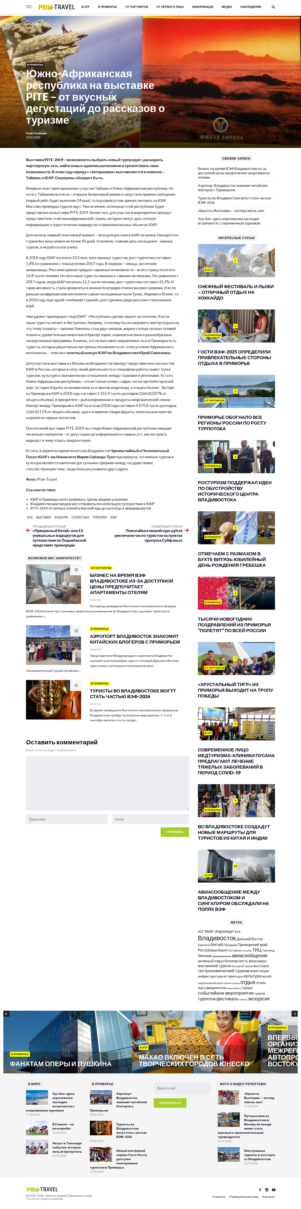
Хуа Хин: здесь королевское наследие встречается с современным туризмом (229, 221)
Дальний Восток (250, 939)
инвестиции (259, 971)
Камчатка (204, 945)
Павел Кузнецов (36, 133)
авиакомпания (221, 956)
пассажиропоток (212, 987)
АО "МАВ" (206, 931)
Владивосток (217, 938)
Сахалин (247, 950)
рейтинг (236, 988)
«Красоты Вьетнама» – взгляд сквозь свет (231, 210)
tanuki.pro (58, 1198)
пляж (229, 988)
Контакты (269, 1196)
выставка (43, 517)
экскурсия (259, 998)
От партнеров (137, 7)
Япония (205, 955)
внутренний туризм (214, 965)
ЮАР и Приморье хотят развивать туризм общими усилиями (79, 499)
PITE (30, 517)
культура (61, 517)
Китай (217, 944)
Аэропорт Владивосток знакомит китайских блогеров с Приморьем (233, 187)
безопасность (236, 961)
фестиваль (227, 998)
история (229, 976)
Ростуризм (234, 950)
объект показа (232, 983)
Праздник (230, 945)
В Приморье (107, 7)
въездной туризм (242, 966)
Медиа (227, 7)
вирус (262, 961)
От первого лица (170, 7)
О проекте (218, 1196)
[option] (67, 1042)
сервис (247, 988)
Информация (202, 7)
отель (261, 982)
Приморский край (253, 944)
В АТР (86, 7)
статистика (80, 517)
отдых (248, 982)
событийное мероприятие (226, 993)
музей (266, 976)
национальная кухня (210, 983)
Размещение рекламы (244, 1196)
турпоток (100, 517)
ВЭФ (237, 931)
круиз (239, 976)
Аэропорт (224, 931)
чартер (243, 999)
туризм (260, 993)
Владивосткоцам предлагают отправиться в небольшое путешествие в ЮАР (92, 504)
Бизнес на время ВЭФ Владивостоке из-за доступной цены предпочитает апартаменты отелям (234, 172)
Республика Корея (212, 950)
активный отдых (211, 961)
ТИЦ (256, 949)
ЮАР (113, 517)
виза (253, 961)
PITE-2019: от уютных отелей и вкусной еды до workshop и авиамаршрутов (90, 508)
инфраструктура (210, 976)
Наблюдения (250, 7)
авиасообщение (250, 955)
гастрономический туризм (223, 970)
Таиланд (268, 950)
